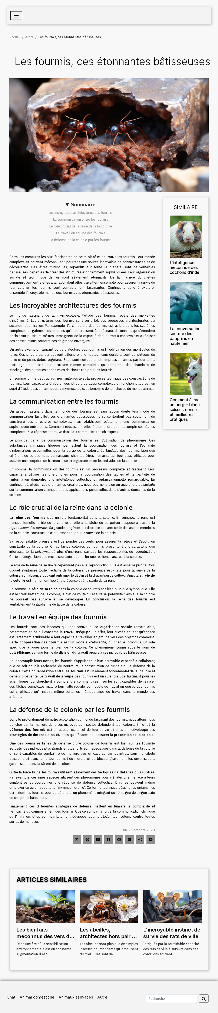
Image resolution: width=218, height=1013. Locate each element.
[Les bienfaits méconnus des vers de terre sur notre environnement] (45, 906)
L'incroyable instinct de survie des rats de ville (171, 933)
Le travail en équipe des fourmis (80, 233)
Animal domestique (37, 997)
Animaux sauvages (76, 997)
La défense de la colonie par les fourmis (80, 240)
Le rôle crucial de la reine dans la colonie (80, 226)
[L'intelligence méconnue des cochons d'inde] (186, 236)
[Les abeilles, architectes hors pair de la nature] (109, 906)
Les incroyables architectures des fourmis (80, 212)
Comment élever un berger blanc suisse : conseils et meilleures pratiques (185, 409)
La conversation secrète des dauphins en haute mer (185, 336)
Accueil (14, 37)
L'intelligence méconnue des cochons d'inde (184, 267)
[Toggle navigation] (16, 15)
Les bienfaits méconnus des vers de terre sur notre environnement (44, 939)
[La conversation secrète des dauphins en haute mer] (186, 302)
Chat (11, 997)
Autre (29, 37)
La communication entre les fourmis (80, 219)
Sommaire (83, 204)
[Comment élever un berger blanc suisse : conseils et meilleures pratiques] (186, 373)
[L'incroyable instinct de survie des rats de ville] (172, 906)
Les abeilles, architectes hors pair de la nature (109, 936)
